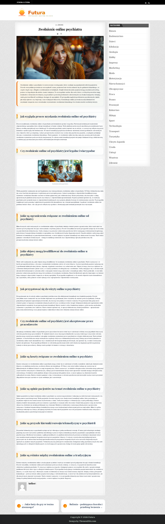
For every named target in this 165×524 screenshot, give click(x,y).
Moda (112, 73)
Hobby (112, 57)
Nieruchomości (117, 84)
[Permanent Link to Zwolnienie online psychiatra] (60, 57)
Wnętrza (113, 158)
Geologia (113, 52)
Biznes (112, 31)
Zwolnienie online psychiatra (60, 29)
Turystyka (114, 137)
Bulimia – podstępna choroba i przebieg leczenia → (85, 505)
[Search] (149, 3)
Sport (112, 121)
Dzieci (112, 41)
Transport (114, 131)
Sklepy (112, 115)
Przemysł (114, 105)
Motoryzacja (115, 78)
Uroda (112, 147)
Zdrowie (60, 25)
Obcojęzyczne (116, 89)
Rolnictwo (114, 110)
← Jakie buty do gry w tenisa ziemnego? (37, 505)
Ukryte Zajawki (117, 142)
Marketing (114, 68)
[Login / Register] (146, 3)
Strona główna (23, 2)
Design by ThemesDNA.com (82, 521)
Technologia (115, 126)
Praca (112, 94)
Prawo (112, 100)
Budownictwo (116, 36)
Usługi (112, 152)
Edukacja (114, 47)
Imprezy (113, 63)
